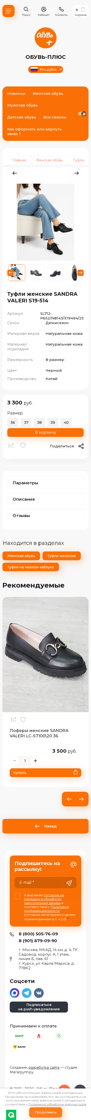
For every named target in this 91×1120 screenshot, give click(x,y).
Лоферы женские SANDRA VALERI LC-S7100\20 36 (39, 733)
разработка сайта (44, 1067)
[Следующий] (76, 173)
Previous (10, 273)
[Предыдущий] (14, 173)
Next (80, 273)
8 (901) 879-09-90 (38, 940)
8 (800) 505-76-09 (38, 933)
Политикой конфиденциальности (46, 909)
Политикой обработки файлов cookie (57, 1104)
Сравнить (12, 447)
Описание (24, 499)
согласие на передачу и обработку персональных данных (44, 899)
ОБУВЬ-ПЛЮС (45, 57)
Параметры (25, 482)
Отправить (69, 883)
